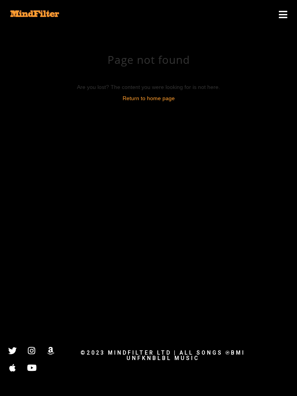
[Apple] (12, 367)
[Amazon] (50, 350)
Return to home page (149, 98)
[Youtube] (31, 367)
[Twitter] (12, 350)
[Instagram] (31, 350)
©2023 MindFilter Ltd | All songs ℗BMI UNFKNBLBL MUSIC (162, 355)
